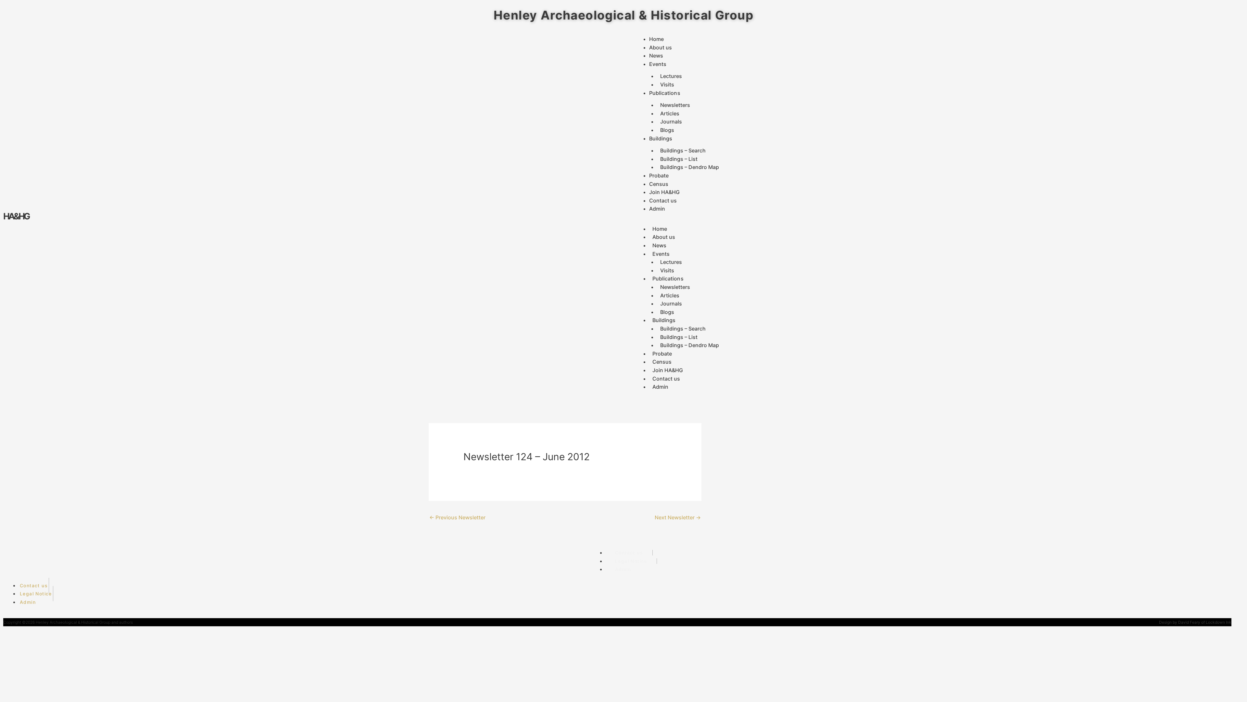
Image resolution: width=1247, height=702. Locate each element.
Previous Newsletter (457, 517)
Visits (667, 84)
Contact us (663, 200)
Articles (669, 113)
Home (656, 39)
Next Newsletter (678, 517)
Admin (657, 208)
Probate (659, 175)
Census (659, 184)
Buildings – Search (683, 150)
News (656, 55)
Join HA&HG (664, 192)
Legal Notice (631, 561)
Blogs (667, 130)
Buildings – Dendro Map (689, 167)
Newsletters (675, 105)
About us (660, 47)
